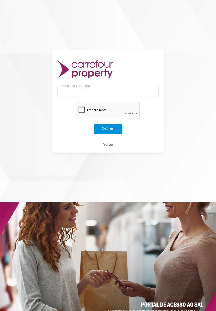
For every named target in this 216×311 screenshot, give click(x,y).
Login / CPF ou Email (76, 86)
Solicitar (108, 128)
